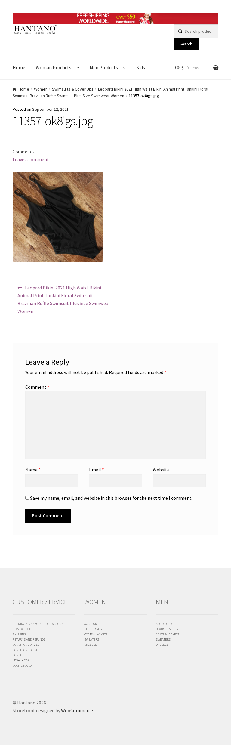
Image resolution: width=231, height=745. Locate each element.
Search (186, 44)
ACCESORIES (92, 624)
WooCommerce (77, 710)
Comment (37, 387)
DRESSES (90, 644)
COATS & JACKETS (95, 634)
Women (41, 89)
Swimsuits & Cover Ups (73, 89)
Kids (140, 67)
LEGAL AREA (21, 660)
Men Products (104, 67)
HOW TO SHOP (22, 629)
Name (33, 470)
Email (96, 470)
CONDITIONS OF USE (26, 644)
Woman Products (53, 67)
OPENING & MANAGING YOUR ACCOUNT (39, 624)
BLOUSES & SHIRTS (96, 629)
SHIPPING (19, 634)
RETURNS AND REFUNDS (29, 639)
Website (161, 470)
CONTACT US (21, 655)
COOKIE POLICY (22, 665)
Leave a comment (31, 159)
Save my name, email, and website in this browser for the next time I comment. (111, 498)
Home (19, 67)
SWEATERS (91, 639)
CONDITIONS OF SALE (27, 650)
